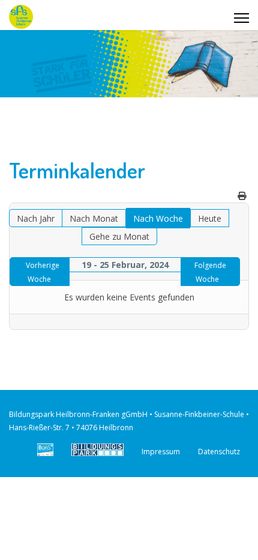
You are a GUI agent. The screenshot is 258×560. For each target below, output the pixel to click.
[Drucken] (242, 195)
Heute (209, 218)
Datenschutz (219, 451)
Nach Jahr (36, 218)
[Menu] (241, 18)
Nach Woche (158, 218)
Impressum (161, 451)
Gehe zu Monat (119, 236)
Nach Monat (94, 218)
